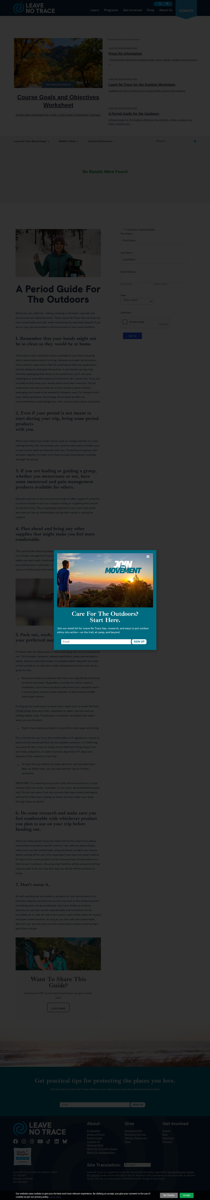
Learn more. (55, 1197)
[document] (105, 600)
